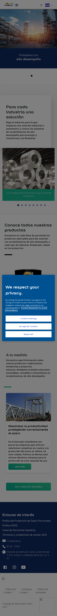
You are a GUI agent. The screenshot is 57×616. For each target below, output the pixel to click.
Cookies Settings (28, 318)
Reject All (28, 334)
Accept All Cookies (28, 326)
